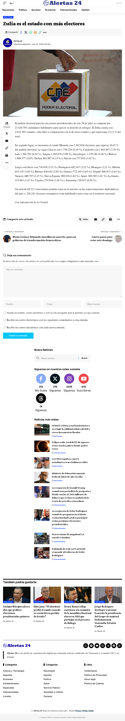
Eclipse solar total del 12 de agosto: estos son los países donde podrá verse (70, 445)
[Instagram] (69, 383)
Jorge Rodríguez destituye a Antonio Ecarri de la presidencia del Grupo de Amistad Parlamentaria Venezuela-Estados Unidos (108, 616)
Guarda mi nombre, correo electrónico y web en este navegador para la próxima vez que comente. (53, 312)
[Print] (6, 155)
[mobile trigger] (5, 3)
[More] (45, 32)
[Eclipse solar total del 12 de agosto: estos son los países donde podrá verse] (42, 446)
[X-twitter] (108, 645)
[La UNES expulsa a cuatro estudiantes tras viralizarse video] (42, 463)
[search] (111, 3)
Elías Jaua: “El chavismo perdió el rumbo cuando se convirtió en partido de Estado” (47, 611)
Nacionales (58, 436)
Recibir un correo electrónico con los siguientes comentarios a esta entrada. (47, 320)
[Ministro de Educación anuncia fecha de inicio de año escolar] (42, 477)
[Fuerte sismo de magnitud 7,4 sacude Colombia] (42, 538)
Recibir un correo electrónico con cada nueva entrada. (36, 327)
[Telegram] (91, 645)
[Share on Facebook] (21, 32)
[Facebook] (41, 383)
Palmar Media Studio (84, 710)
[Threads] (41, 402)
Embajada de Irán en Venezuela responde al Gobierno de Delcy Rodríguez (68, 552)
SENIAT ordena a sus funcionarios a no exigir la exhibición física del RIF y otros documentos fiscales (71, 428)
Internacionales (60, 453)
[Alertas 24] (62, 3)
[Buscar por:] (59, 358)
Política (8, 17)
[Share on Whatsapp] (30, 32)
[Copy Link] (40, 32)
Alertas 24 (17, 41)
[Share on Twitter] (26, 32)
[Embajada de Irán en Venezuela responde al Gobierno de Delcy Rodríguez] (42, 553)
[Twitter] (55, 383)
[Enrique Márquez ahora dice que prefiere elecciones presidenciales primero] (16, 595)
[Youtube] (84, 383)
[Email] (35, 32)
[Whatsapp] (85, 645)
